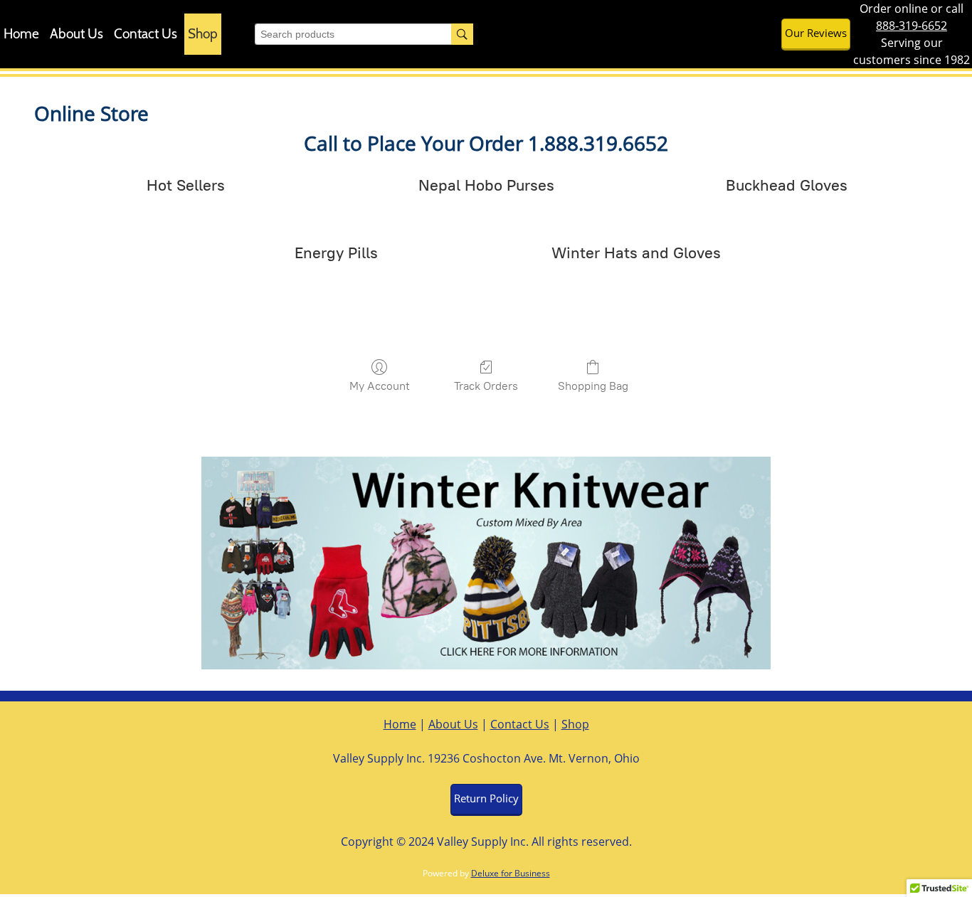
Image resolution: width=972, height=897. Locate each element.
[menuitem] (21, 34)
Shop (575, 724)
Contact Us (519, 724)
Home (400, 724)
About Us (453, 724)
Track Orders (486, 386)
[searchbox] (364, 34)
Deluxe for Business (510, 873)
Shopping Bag (593, 386)
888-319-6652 (911, 25)
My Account (379, 386)
